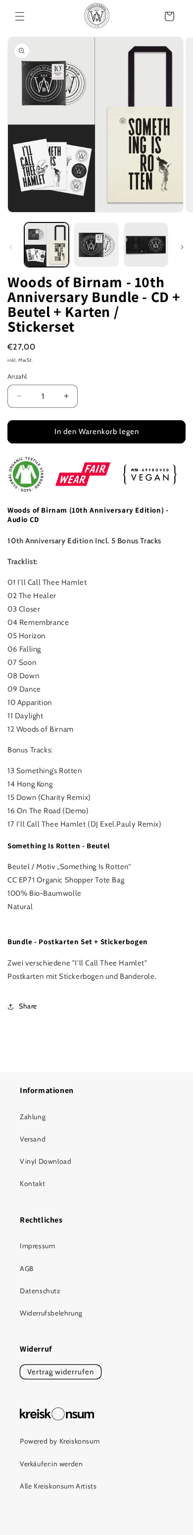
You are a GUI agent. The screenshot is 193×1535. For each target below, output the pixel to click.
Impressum (37, 1245)
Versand (33, 1139)
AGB (27, 1268)
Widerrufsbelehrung (51, 1313)
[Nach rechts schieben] (182, 247)
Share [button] (28, 1006)
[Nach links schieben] (11, 247)
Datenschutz (40, 1290)
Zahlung (33, 1116)
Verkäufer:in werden (51, 1463)
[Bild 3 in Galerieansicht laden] (146, 244)
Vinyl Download (45, 1161)
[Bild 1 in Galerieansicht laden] (46, 244)
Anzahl (17, 376)
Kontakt (32, 1183)
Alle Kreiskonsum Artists (58, 1486)
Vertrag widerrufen (60, 1371)
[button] (20, 16)
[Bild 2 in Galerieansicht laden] (96, 244)
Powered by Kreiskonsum (59, 1441)
